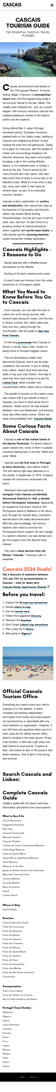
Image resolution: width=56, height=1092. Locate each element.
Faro (5, 1041)
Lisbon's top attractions (34, 624)
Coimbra (7, 1028)
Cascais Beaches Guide (15, 922)
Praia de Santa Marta (14, 951)
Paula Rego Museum (13, 849)
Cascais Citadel (11, 841)
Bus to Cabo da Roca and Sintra (20, 999)
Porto (5, 1057)
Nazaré (6, 1049)
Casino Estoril (10, 895)
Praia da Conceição (13, 926)
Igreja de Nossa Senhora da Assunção (23, 870)
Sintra (29, 629)
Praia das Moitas (12, 968)
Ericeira (7, 1033)
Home (22, 1077)
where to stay (22, 607)
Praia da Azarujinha (13, 964)
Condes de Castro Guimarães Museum (24, 845)
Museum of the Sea (13, 866)
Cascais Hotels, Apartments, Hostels (24, 587)
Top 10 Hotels (10, 909)
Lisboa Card (10, 382)
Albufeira (8, 1012)
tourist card (22, 611)
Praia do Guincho (12, 939)
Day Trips (8, 828)
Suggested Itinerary (13, 824)
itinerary (36, 615)
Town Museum (10, 862)
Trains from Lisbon (13, 990)
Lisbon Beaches (11, 1024)
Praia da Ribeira (11, 947)
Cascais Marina (11, 878)
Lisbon (6, 1020)
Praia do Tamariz (12, 955)
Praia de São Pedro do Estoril (18, 972)
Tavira (6, 1066)
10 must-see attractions (33, 602)
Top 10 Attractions (12, 820)
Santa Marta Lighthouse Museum (20, 857)
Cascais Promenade (13, 833)
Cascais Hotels (43, 418)
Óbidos (6, 1053)
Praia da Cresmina (13, 943)
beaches (26, 620)
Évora (6, 1037)
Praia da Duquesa (12, 930)
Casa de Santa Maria (14, 853)
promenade (25, 342)
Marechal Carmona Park (16, 874)
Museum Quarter (12, 837)
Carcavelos (9, 976)
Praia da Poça (10, 960)
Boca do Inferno (11, 887)
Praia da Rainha (11, 935)
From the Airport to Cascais (17, 995)
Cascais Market (11, 882)
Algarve (26, 633)
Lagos (6, 1045)
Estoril (6, 891)
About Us (34, 1077)
